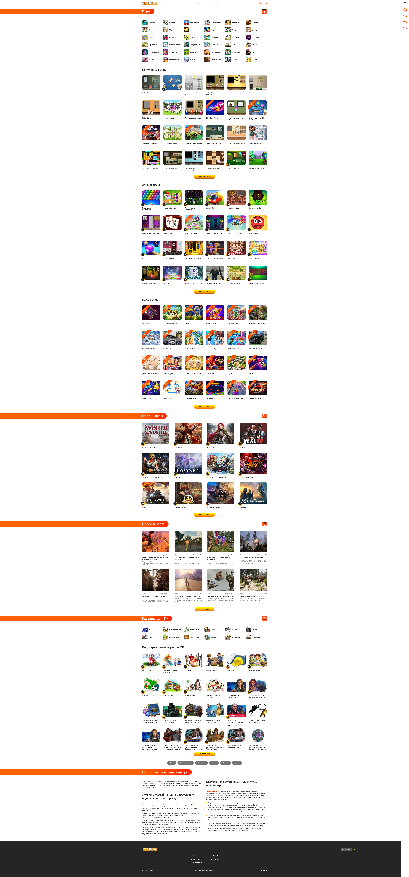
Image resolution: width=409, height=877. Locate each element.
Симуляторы (195, 45)
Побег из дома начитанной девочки (192, 169)
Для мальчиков (216, 22)
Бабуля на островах (149, 668)
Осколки (166, 281)
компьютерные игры (155, 781)
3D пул (144, 256)
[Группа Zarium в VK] (354, 849)
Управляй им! (211, 206)
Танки (234, 45)
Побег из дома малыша (193, 118)
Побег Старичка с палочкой (212, 93)
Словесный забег (233, 315)
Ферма (254, 45)
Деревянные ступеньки (257, 315)
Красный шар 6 (254, 231)
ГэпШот (187, 315)
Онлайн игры (215, 855)
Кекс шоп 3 (188, 668)
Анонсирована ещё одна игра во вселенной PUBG (218, 558)
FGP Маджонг (168, 91)
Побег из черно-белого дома (193, 93)
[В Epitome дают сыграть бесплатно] (253, 580)
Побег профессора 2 (213, 143)
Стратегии (194, 52)
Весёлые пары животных (193, 365)
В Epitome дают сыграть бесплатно (252, 596)
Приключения (216, 59)
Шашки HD (231, 256)
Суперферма (168, 693)
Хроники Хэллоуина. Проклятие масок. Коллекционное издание (172, 720)
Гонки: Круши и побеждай (236, 390)
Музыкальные (154, 52)
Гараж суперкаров (255, 390)
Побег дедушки (168, 256)
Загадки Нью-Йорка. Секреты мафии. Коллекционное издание (214, 722)
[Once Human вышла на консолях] (253, 541)
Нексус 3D (145, 315)
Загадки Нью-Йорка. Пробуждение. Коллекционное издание (150, 747)
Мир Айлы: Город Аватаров (191, 226)
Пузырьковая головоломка (146, 207)
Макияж (193, 59)
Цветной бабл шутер (234, 231)
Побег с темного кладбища (190, 207)
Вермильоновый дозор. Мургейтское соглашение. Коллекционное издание (172, 747)
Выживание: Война (170, 315)
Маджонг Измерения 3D (193, 281)
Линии (151, 629)
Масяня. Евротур (148, 693)
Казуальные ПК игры (196, 862)
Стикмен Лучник (190, 390)
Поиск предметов (176, 629)
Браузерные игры (195, 859)
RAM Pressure (244, 505)
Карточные (236, 37)
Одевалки (173, 52)
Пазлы (192, 30)
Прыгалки (214, 37)
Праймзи (252, 365)
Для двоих (256, 37)
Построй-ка (231, 668)
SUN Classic (211, 445)
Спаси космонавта (233, 206)
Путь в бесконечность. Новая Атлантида (235, 744)
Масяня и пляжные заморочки (170, 669)
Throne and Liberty (213, 505)
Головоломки (174, 59)
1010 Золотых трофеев (150, 168)
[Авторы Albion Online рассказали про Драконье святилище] (155, 541)
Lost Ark (177, 475)
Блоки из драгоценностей (215, 256)
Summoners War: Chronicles (216, 475)
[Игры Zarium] (149, 2)
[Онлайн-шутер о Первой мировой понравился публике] (155, 580)
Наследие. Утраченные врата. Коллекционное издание (193, 720)
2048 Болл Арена (212, 110)
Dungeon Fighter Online (248, 475)
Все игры (192, 855)
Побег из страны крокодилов (233, 167)
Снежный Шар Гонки (149, 340)
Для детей (256, 30)
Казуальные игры (211, 791)
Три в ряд (214, 45)
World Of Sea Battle (149, 445)
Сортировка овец (169, 118)
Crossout (145, 505)
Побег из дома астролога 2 (236, 93)
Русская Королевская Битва (213, 282)
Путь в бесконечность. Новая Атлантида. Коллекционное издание (193, 745)
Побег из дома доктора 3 (236, 143)
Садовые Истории (169, 206)
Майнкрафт (153, 22)
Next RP (242, 445)
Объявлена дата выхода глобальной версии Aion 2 (187, 558)
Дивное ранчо (211, 670)
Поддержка (263, 870)
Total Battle (178, 445)
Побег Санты (146, 118)
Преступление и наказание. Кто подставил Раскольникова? (215, 745)
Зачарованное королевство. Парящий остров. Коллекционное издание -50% (235, 721)
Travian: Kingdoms (181, 505)
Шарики (152, 37)
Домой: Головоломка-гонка (192, 341)
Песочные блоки (211, 390)
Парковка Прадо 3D (255, 340)
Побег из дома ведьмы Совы (235, 119)
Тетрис (213, 30)
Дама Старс (210, 365)
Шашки (255, 22)
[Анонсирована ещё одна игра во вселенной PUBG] (220, 541)
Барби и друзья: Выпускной (169, 366)
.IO (253, 52)
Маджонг (172, 30)
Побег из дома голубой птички (214, 232)
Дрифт (151, 59)
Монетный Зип (147, 390)
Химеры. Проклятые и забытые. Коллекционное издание (257, 695)
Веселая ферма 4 (191, 693)
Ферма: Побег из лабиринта (233, 366)
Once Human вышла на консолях (251, 557)
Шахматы (235, 22)
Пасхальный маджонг (171, 143)
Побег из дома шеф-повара (170, 169)
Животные (236, 52)
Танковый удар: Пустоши (193, 135)
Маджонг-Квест (168, 231)
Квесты (255, 629)
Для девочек (195, 22)
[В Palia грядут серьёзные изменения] (188, 580)
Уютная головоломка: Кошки (149, 366)
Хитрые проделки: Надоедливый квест (213, 341)
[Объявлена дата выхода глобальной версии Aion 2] (188, 541)
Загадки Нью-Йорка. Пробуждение (234, 696)
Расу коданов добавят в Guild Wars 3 (220, 596)
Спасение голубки (255, 206)
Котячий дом (167, 390)
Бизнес (213, 629)
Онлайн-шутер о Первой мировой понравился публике (154, 597)
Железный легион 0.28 (150, 135)
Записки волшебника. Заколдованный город (150, 721)
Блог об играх (215, 859)
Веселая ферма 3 (255, 668)
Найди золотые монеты (150, 281)
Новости (144, 555)
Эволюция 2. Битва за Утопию (152, 475)
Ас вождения (167, 340)
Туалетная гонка (233, 340)
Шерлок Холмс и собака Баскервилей (257, 721)
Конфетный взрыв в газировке (255, 257)
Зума (150, 637)
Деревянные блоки (212, 168)
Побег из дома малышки (150, 231)
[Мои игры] (259, 3)
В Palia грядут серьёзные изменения (187, 596)
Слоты (151, 30)
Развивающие (174, 45)
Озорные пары (211, 315)
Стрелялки (153, 45)
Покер (234, 30)
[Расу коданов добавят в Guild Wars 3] (220, 580)
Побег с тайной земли (256, 281)
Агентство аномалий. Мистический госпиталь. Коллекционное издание (257, 747)
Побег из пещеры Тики (193, 256)
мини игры (221, 793)
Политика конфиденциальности (204, 870)
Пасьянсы (173, 22)
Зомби (192, 37)
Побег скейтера (254, 93)
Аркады (255, 59)
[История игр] (265, 3)
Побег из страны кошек (257, 168)
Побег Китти (146, 93)
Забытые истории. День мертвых (214, 696)
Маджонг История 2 (255, 143)
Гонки (171, 37)
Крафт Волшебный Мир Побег (257, 111)
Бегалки (214, 637)
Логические (215, 52)
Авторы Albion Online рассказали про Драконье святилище (155, 558)
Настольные (194, 637)
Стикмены (235, 59)
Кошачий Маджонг (233, 281)
